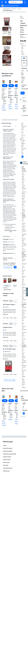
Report (15, 317)
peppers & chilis (6, 459)
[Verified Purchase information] (13, 300)
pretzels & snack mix (7, 448)
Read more (5, 314)
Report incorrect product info (10, 231)
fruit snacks (5, 465)
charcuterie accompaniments (9, 453)
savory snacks (6, 462)
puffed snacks (6, 470)
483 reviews (12, 264)
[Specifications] (16, 236)
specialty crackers (7, 456)
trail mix (4, 445)
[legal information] (25, 45)
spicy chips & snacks (7, 468)
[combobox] (15, 2)
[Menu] (2, 2)
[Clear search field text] (19, 2)
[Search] (21, 2)
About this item (6, 123)
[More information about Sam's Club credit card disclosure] (21, 154)
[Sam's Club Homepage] (6, 2)
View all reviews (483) (10, 380)
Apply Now (22, 156)
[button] (5, 280)
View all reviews (8, 267)
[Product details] (16, 126)
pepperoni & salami (7, 451)
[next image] (7, 67)
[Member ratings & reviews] (16, 258)
